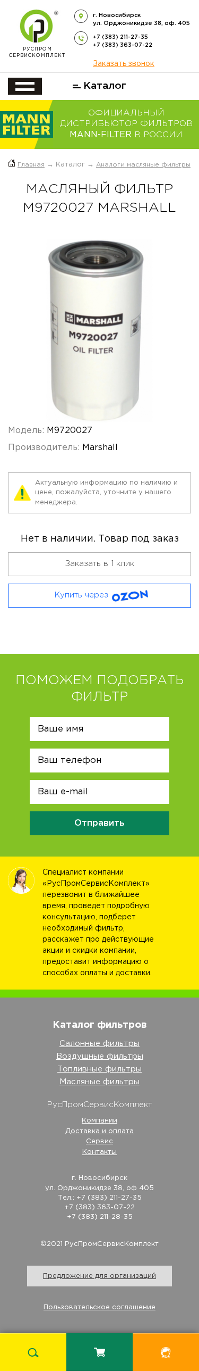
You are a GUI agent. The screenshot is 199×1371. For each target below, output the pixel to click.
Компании (99, 1121)
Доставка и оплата (99, 1131)
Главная (31, 165)
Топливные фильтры (99, 1069)
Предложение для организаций (99, 1276)
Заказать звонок (123, 64)
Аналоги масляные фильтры (143, 165)
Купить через (81, 595)
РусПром (37, 52)
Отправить (99, 823)
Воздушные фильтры (99, 1056)
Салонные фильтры (99, 1043)
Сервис (99, 1141)
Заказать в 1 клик (99, 563)
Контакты (99, 1152)
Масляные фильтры (99, 1081)
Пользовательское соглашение (99, 1307)
